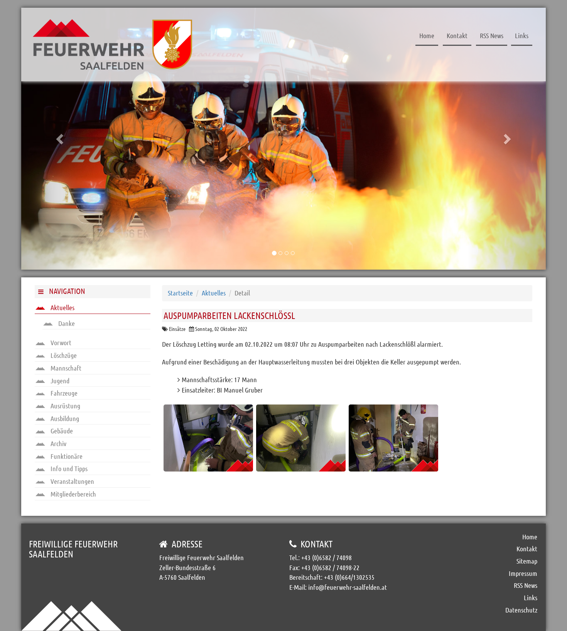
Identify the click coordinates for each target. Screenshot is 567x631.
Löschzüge (63, 355)
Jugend (59, 380)
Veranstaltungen (71, 481)
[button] (60, 139)
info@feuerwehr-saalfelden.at (347, 587)
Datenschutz (521, 610)
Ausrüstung (64, 405)
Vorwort (60, 342)
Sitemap (526, 561)
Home (426, 35)
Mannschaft (65, 368)
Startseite (180, 293)
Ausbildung (64, 418)
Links (521, 35)
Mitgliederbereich (72, 494)
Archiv (57, 443)
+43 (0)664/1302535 (349, 577)
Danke (66, 323)
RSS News (491, 35)
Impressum (523, 573)
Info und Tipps (68, 468)
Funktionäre (66, 456)
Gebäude (61, 430)
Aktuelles (61, 307)
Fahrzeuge (63, 393)
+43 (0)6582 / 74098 (326, 557)
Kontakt (457, 35)
